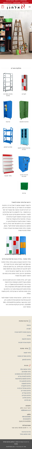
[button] (30, 7)
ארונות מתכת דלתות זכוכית (23, 332)
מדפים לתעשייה (26, 386)
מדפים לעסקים (26, 383)
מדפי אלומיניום (26, 371)
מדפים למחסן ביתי (25, 381)
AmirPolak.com (10, 446)
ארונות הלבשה (26, 339)
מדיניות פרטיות (26, 432)
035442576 (25, 2)
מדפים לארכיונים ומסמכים (23, 374)
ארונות (29, 325)
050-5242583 (26, 416)
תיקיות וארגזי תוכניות (24, 342)
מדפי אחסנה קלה (25, 369)
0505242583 (16, 2)
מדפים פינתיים (26, 395)
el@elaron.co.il (7, 2)
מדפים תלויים (27, 397)
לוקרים (29, 328)
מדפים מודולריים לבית (24, 388)
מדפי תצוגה (27, 352)
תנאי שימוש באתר (25, 434)
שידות (29, 335)
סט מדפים (27, 400)
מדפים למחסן (26, 359)
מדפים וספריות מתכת (24, 356)
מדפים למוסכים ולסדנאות (23, 378)
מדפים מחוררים (26, 390)
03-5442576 (27, 419)
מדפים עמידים (26, 393)
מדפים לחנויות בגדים (24, 376)
